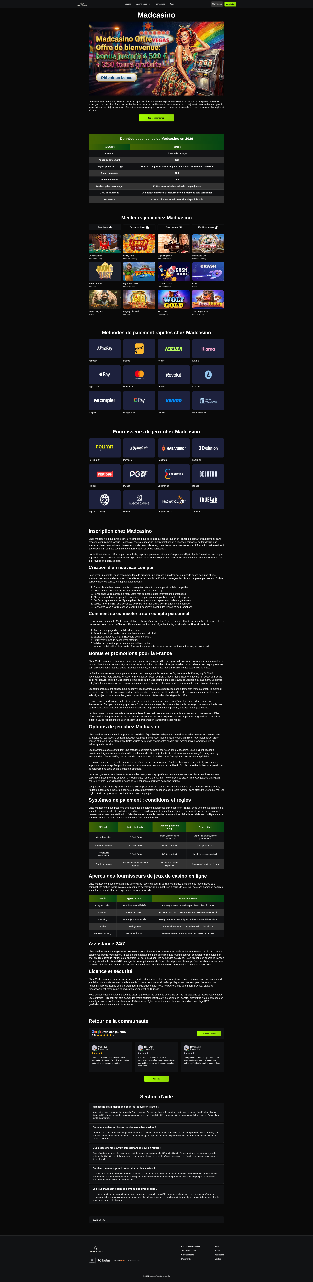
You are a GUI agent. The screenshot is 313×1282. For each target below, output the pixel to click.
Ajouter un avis (209, 1033)
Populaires (103, 227)
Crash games (172, 227)
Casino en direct (137, 227)
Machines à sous (206, 227)
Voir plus (156, 1079)
